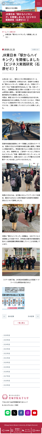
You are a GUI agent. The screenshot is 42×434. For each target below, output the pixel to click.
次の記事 (33, 316)
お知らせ (35, 49)
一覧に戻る (21, 323)
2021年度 (6, 358)
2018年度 (6, 371)
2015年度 (6, 385)
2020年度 (6, 362)
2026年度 (6, 335)
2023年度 (6, 349)
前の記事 (9, 316)
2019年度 (6, 367)
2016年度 (6, 380)
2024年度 (6, 344)
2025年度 (6, 340)
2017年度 (6, 376)
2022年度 (6, 353)
